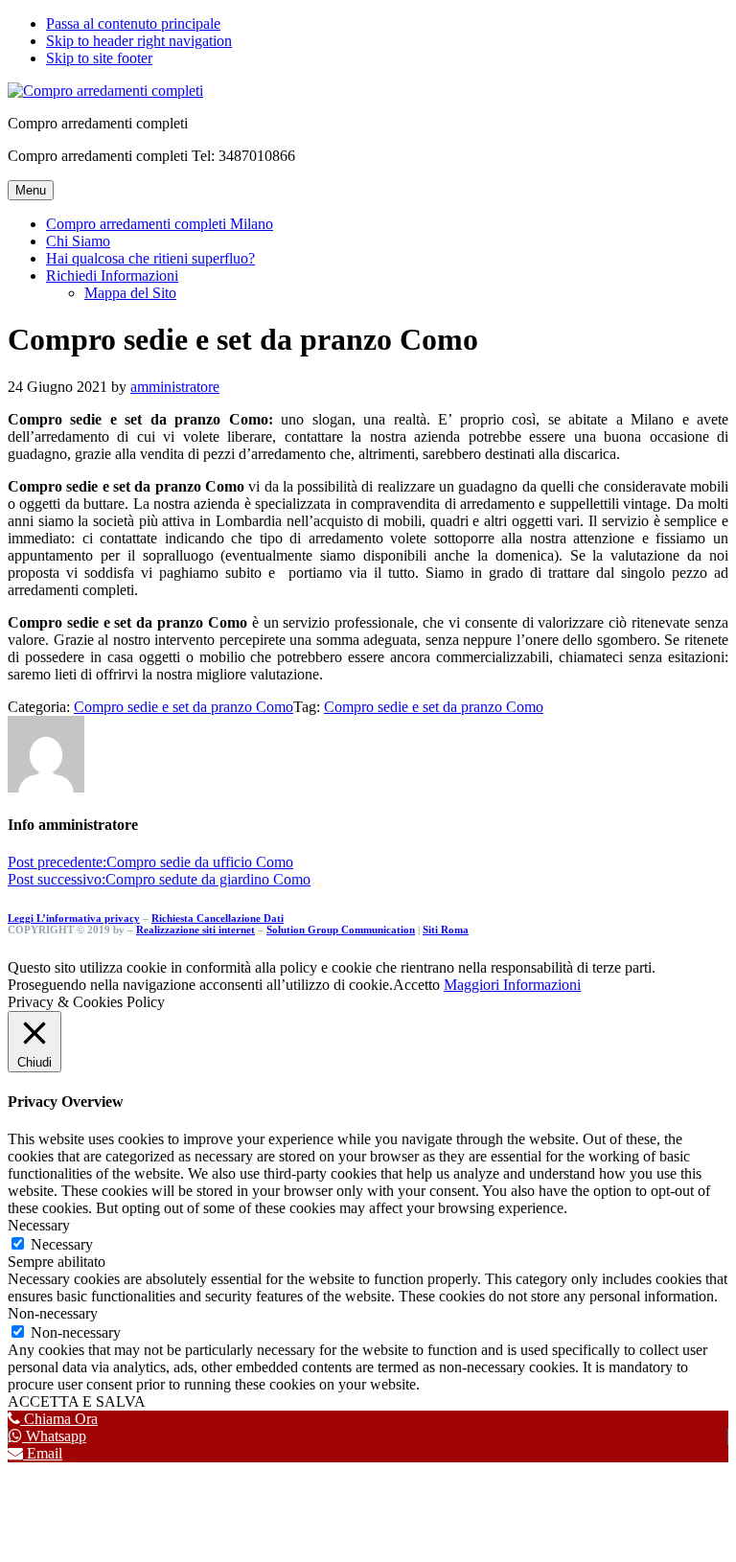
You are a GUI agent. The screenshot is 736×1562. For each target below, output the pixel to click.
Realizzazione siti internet (195, 929)
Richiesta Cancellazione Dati (217, 918)
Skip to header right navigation (139, 41)
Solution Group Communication (340, 929)
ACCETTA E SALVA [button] (77, 1401)
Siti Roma (446, 929)
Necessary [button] (39, 1225)
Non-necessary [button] (53, 1313)
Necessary (62, 1244)
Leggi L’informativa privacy (74, 918)
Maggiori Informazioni (512, 984)
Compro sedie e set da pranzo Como (183, 707)
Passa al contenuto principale (133, 23)
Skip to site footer (99, 58)
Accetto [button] (416, 984)
